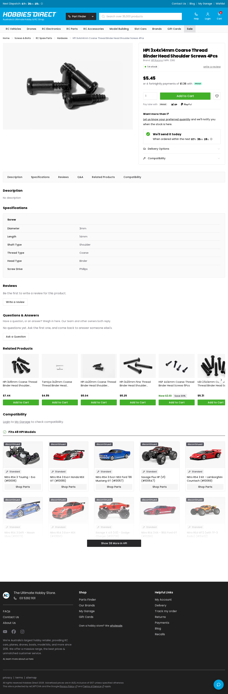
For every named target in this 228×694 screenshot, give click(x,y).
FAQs (6, 611)
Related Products (103, 177)
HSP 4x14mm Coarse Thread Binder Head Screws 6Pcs (176, 383)
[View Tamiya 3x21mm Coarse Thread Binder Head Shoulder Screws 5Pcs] (60, 366)
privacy (7, 677)
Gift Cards (86, 617)
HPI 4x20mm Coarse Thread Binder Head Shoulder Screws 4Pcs (98, 383)
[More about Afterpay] (198, 83)
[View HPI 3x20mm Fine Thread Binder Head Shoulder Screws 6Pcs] (138, 366)
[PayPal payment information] (186, 104)
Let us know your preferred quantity (166, 119)
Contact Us (179, 3)
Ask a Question (16, 336)
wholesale (116, 625)
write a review (212, 66)
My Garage (205, 3)
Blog (192, 3)
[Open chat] (219, 685)
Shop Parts (23, 487)
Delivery (160, 605)
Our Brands (87, 605)
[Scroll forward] (221, 380)
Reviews (63, 177)
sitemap (31, 677)
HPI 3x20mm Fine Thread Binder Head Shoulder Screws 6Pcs (135, 383)
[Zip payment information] (174, 104)
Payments (162, 623)
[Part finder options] (92, 16)
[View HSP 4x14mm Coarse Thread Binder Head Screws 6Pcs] (177, 366)
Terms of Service (92, 686)
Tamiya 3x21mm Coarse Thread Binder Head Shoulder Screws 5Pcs (57, 383)
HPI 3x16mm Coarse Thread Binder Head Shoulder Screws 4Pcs (20, 383)
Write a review (15, 302)
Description (14, 177)
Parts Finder (87, 600)
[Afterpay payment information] (163, 104)
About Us (9, 623)
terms (19, 677)
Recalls (160, 634)
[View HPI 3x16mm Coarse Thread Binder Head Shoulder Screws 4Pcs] (21, 366)
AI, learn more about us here (18, 658)
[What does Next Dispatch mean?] (41, 3)
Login (6, 422)
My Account (163, 600)
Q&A (80, 177)
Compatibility (132, 177)
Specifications (40, 177)
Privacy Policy (67, 686)
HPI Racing (157, 60)
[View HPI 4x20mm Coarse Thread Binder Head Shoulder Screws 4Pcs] (99, 366)
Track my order (166, 611)
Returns (160, 617)
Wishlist (220, 3)
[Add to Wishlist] (217, 96)
